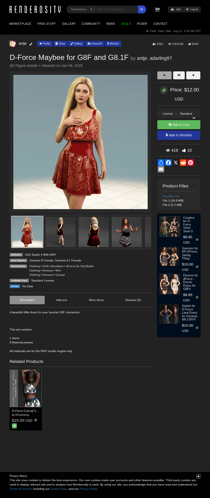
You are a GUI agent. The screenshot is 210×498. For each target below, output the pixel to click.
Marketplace (20, 24)
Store (61, 43)
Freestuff (96, 43)
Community (91, 24)
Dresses (47, 270)
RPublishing (22, 415)
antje (142, 58)
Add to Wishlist (180, 135)
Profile (46, 43)
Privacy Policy (88, 488)
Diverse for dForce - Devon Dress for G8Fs (190, 282)
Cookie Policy (59, 488)
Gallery (69, 24)
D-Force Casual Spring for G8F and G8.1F (40, 411)
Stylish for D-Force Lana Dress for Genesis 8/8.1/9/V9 (189, 312)
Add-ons (61, 300)
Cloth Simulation (53, 266)
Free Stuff (46, 24)
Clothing (34, 266)
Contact (160, 24)
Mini (58, 270)
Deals (126, 24)
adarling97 (161, 58)
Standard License (42, 280)
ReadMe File (171, 196)
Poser (142, 24)
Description (27, 300)
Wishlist (114, 43)
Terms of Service (20, 488)
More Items (96, 300)
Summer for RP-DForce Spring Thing (190, 253)
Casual (60, 274)
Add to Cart (180, 125)
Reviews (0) (133, 300)
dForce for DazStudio (80, 266)
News (110, 24)
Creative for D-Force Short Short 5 (188, 224)
